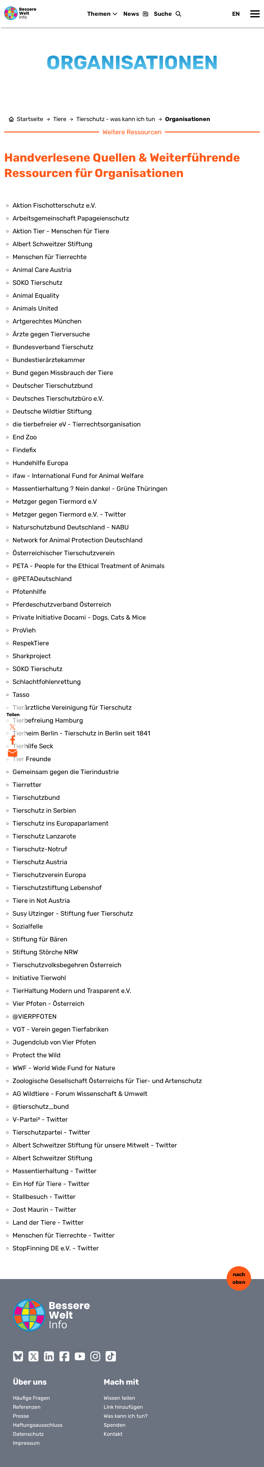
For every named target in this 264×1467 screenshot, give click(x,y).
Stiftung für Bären (40, 939)
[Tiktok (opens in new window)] (111, 1356)
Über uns (30, 1382)
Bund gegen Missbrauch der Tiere (63, 373)
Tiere (59, 119)
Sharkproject (32, 656)
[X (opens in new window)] (33, 1356)
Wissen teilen (119, 1398)
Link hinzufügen (123, 1407)
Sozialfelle (28, 926)
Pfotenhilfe (29, 591)
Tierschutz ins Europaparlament (60, 823)
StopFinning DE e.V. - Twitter (56, 1248)
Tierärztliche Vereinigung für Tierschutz (72, 707)
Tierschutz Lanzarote (44, 836)
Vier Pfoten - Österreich (48, 1003)
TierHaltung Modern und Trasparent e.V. (72, 991)
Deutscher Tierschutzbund (53, 385)
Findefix (24, 450)
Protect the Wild (37, 1055)
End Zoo (25, 437)
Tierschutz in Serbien (44, 810)
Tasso (21, 694)
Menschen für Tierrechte (50, 257)
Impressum (26, 1443)
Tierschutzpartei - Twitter (51, 1132)
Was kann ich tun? (126, 1416)
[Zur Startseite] (20, 13)
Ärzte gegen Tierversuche (51, 334)
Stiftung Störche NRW (45, 952)
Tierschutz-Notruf (40, 849)
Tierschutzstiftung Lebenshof (57, 888)
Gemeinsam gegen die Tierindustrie (66, 772)
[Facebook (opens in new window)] (64, 1356)
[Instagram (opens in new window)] (95, 1356)
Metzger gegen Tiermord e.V (55, 501)
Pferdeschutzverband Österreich (62, 604)
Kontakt (113, 1434)
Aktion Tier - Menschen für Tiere (61, 231)
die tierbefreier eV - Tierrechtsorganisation (77, 424)
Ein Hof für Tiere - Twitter (51, 1184)
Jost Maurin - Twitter (44, 1209)
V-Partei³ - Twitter (40, 1119)
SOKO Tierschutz (37, 282)
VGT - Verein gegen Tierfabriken (60, 1029)
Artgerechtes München (47, 321)
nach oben (238, 1278)
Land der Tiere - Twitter (48, 1222)
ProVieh (24, 630)
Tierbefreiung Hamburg (48, 720)
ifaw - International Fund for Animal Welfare (78, 476)
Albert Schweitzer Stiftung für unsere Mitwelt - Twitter (95, 1145)
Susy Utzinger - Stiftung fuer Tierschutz (73, 913)
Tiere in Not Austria (41, 900)
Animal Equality (36, 295)
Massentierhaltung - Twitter (55, 1171)
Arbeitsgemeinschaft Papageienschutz (71, 218)
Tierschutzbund (36, 797)
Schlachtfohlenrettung (47, 682)
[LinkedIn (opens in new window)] (49, 1356)
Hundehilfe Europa (40, 463)
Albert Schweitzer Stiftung (52, 244)
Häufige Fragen (31, 1398)
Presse (21, 1416)
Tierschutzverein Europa (49, 875)
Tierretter (27, 785)
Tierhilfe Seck (33, 746)
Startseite (30, 119)
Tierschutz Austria (40, 862)
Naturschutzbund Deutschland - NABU (71, 527)
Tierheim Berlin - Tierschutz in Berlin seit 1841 (81, 733)
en (236, 13)
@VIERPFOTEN (35, 1016)
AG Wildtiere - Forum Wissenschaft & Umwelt (80, 1094)
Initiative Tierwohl (39, 978)
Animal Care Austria (42, 270)
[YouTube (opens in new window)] (80, 1356)
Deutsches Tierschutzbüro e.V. (58, 398)
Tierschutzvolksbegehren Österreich (67, 965)
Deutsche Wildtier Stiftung (52, 411)
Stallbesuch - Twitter (44, 1197)
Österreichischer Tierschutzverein (64, 553)
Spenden (115, 1425)
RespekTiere (31, 643)
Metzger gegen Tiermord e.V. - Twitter (69, 514)
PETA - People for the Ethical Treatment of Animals (89, 566)
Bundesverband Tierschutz (53, 347)
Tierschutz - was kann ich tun (115, 119)
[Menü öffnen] (255, 14)
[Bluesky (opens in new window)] (18, 1356)
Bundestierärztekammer (49, 360)
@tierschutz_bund (41, 1106)
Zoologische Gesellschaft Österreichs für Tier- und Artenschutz (107, 1081)
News (131, 13)
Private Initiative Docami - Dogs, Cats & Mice (79, 617)
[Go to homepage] (51, 1315)
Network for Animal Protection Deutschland (78, 540)
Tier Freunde (32, 759)
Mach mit (121, 1382)
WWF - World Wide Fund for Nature (64, 1068)
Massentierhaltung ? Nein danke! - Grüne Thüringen (90, 488)
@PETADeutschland (42, 579)
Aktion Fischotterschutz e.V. (54, 205)
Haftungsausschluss (37, 1425)
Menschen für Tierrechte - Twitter (64, 1235)
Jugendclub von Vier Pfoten (54, 1042)
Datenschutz (28, 1434)
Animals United (35, 308)
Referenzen (27, 1407)
